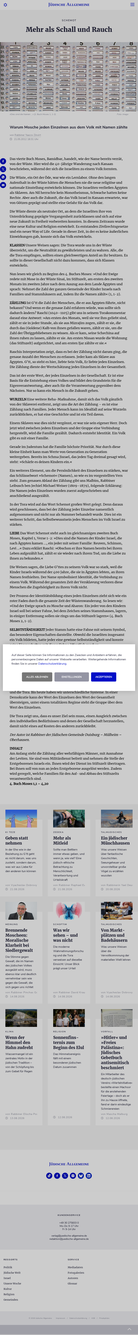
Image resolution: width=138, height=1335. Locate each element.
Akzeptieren (103, 677)
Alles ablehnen (37, 677)
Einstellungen (72, 677)
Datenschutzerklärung (52, 664)
